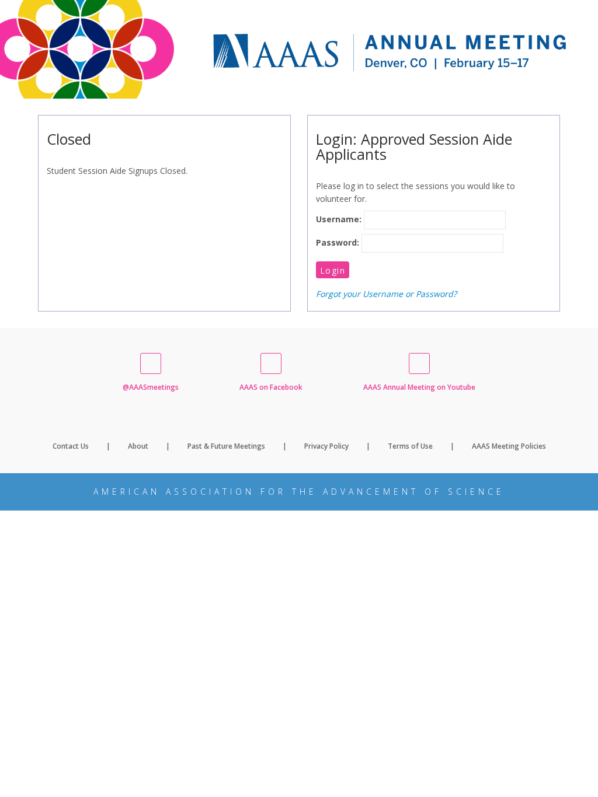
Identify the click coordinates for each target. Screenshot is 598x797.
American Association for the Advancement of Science (299, 491)
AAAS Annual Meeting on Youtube (419, 387)
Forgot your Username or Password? (386, 293)
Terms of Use (410, 446)
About (138, 446)
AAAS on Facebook (271, 387)
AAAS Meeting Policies (509, 446)
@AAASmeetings (151, 387)
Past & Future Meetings (226, 446)
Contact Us (71, 446)
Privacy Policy (326, 446)
